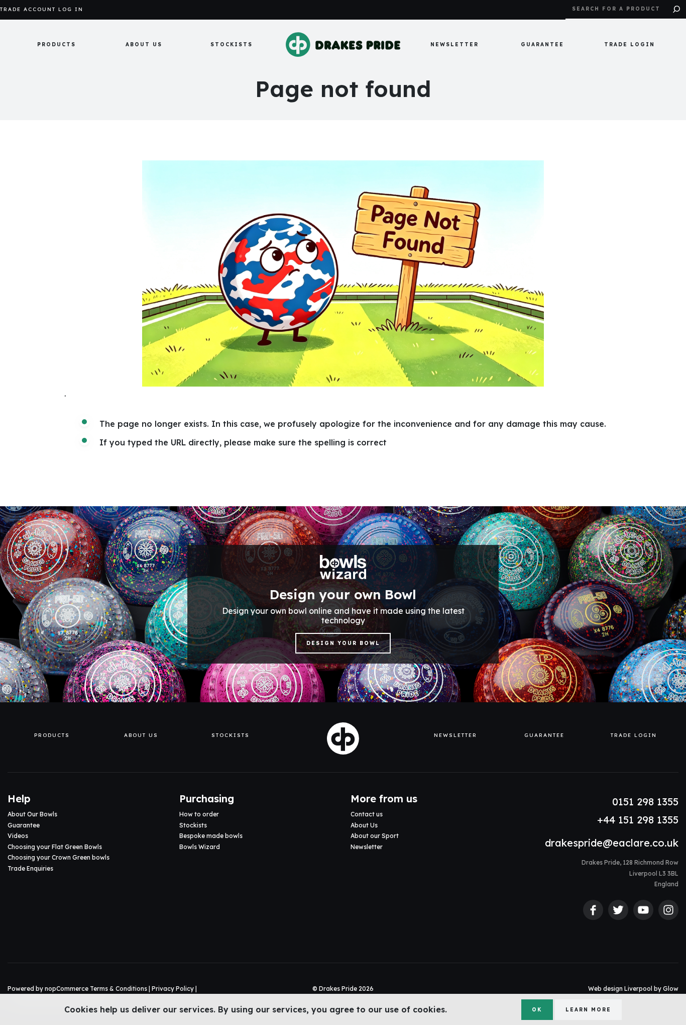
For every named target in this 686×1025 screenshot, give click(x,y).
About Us (144, 44)
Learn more (588, 1009)
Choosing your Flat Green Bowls (55, 847)
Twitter (618, 910)
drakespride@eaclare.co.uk (611, 842)
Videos (18, 836)
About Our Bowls (32, 814)
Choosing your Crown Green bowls (58, 857)
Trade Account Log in (41, 9)
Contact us (367, 814)
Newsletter (454, 44)
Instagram (668, 910)
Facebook (593, 910)
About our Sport (375, 836)
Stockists (231, 44)
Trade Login (629, 44)
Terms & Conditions (118, 988)
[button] (56, 44)
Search (676, 10)
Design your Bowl (343, 643)
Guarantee (542, 44)
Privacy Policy (173, 988)
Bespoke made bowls (211, 836)
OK (537, 1009)
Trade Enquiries (30, 868)
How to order (199, 814)
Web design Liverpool (620, 988)
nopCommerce (66, 988)
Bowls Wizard (199, 847)
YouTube (643, 910)
